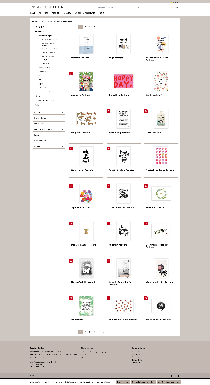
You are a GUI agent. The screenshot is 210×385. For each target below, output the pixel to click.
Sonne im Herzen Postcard (158, 319)
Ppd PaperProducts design (146, 2)
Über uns (135, 357)
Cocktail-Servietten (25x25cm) (48, 44)
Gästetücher (46, 63)
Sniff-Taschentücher (48, 56)
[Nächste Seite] (103, 27)
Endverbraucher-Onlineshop (125, 2)
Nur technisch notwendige (143, 382)
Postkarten (45, 60)
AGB (82, 358)
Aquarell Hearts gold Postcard (160, 170)
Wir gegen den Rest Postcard (160, 282)
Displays (41, 84)
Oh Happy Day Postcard (157, 95)
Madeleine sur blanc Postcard (122, 319)
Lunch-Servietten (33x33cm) (50, 39)
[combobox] (116, 7)
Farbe (36, 135)
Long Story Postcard (80, 132)
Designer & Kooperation (45, 100)
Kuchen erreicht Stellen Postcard (157, 58)
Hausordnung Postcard (119, 132)
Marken (38, 96)
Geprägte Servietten (48, 52)
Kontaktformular (48, 358)
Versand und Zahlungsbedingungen (94, 352)
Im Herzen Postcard (117, 245)
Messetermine (137, 352)
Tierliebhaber (43, 88)
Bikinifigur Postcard (80, 57)
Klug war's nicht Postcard (83, 282)
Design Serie (39, 124)
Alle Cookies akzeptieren (168, 382)
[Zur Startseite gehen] (46, 7)
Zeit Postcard (77, 319)
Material (37, 146)
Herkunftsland (40, 141)
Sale (37, 105)
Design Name (40, 118)
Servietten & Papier (45, 36)
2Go (40, 76)
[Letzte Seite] (108, 27)
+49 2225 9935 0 (36, 355)
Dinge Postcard (115, 57)
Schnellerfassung (162, 2)
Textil (40, 80)
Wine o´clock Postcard (82, 170)
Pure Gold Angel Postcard (83, 245)
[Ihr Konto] (177, 7)
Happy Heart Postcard (119, 95)
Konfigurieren (122, 382)
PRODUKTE (39, 31)
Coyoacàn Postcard (80, 95)
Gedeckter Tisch (44, 72)
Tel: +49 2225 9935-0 (108, 2)
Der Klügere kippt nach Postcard (157, 246)
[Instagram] (178, 376)
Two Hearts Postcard (155, 207)
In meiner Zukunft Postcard (121, 207)
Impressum (136, 363)
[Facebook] (171, 376)
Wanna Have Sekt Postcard (121, 170)
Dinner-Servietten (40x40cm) (51, 49)
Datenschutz (137, 360)
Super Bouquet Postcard (82, 207)
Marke (37, 112)
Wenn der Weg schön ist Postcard (119, 283)
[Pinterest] (175, 376)
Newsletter (136, 354)
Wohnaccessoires (44, 92)
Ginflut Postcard (153, 132)
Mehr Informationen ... (103, 382)
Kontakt (84, 354)
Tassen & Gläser (44, 67)
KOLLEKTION (40, 27)
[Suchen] (138, 7)
